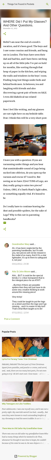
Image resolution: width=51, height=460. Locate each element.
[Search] (47, 4)
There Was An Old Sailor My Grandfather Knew (22, 428)
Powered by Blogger (27, 456)
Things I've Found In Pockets (20, 4)
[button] (4, 34)
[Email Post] (4, 224)
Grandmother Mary (20, 244)
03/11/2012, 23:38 (20, 264)
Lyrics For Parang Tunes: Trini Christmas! (19, 359)
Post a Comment (12, 319)
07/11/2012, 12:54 (20, 313)
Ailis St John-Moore (21, 271)
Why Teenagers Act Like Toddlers (16, 404)
